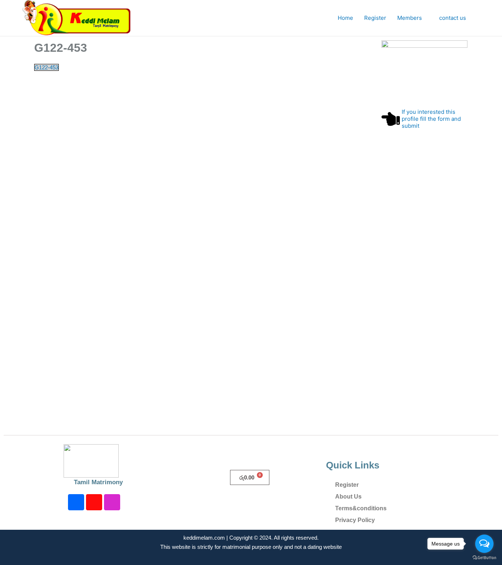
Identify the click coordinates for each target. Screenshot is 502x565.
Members (409, 17)
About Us (348, 496)
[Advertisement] (424, 297)
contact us (452, 17)
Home (345, 17)
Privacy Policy (355, 520)
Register (375, 17)
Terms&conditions (361, 508)
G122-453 (46, 67)
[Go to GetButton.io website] (484, 557)
